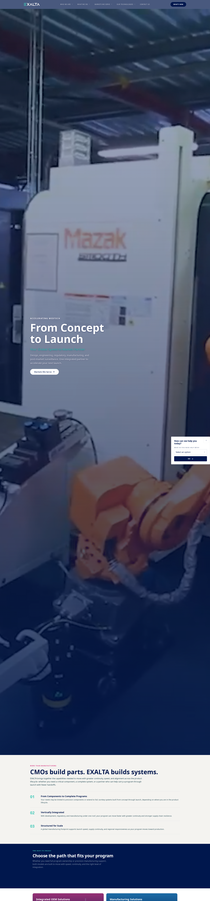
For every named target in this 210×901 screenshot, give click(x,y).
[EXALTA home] (32, 4)
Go (189, 459)
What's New (178, 4)
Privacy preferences (10, 897)
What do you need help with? (186, 447)
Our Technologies (125, 4)
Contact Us (145, 4)
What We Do (82, 4)
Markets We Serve (102, 4)
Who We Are (65, 4)
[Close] (206, 440)
